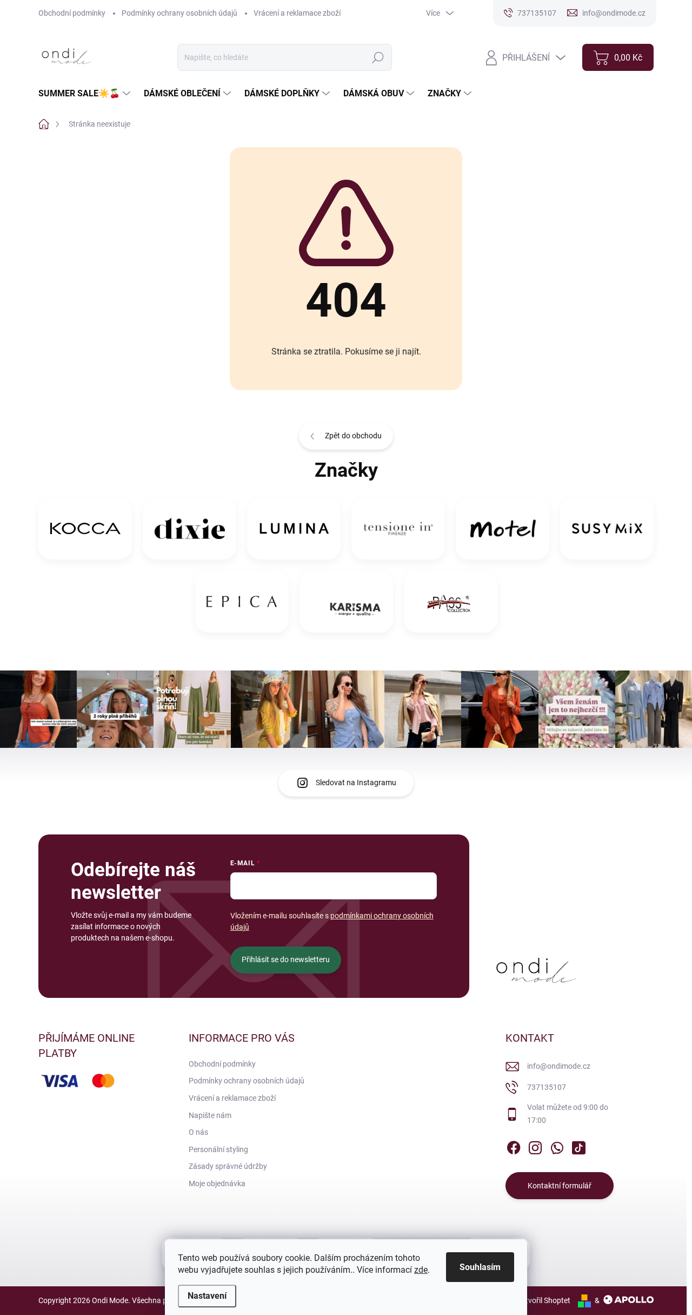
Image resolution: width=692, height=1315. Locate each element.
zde (421, 1270)
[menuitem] (85, 93)
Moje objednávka (217, 1183)
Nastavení (207, 1296)
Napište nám (210, 1115)
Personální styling (218, 1149)
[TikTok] (578, 1146)
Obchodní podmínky (71, 13)
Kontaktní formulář (559, 1185)
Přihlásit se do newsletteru (286, 959)
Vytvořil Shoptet (543, 1300)
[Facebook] (513, 1146)
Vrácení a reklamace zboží (297, 13)
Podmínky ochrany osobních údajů (179, 13)
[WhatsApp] (557, 1146)
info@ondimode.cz (558, 1066)
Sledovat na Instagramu (356, 782)
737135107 (546, 1087)
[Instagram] (535, 1146)
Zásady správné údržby (228, 1166)
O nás (198, 1132)
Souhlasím (480, 1267)
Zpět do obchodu (353, 435)
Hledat (378, 57)
